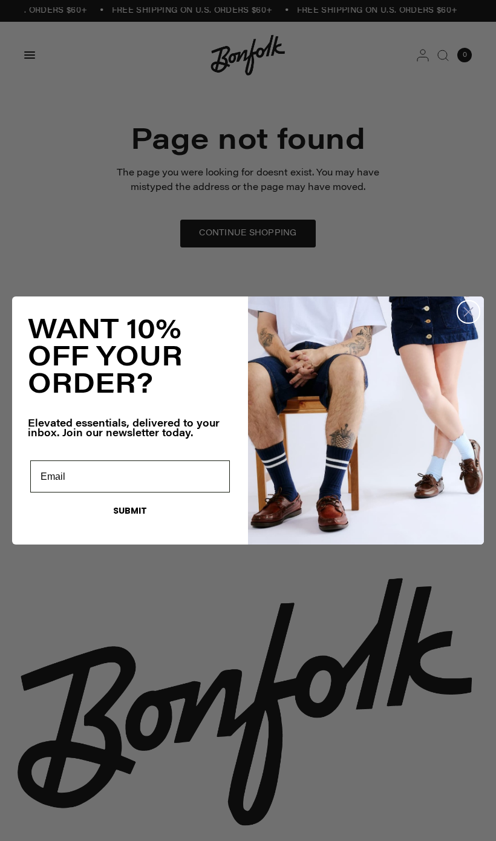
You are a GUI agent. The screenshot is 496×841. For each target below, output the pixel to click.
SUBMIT (130, 511)
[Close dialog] (468, 311)
